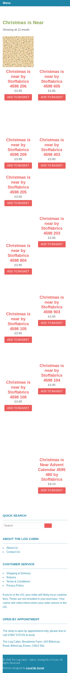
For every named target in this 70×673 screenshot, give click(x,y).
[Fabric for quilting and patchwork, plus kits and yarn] (35, 13)
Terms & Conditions (18, 581)
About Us (12, 547)
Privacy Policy (15, 585)
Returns (11, 577)
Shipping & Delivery (18, 573)
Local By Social (35, 668)
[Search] (48, 525)
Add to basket (18, 97)
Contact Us (13, 551)
